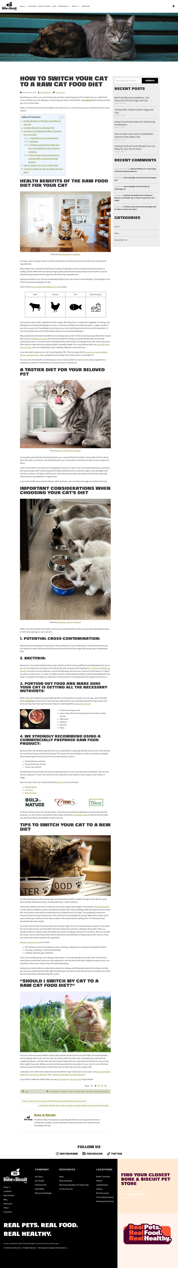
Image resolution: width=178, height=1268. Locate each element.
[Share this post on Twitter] (95, 1085)
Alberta (99, 1180)
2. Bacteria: (33, 141)
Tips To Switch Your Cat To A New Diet (40, 165)
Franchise (85, 6)
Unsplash (76, 254)
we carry (61, 782)
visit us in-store (75, 1079)
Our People (39, 1180)
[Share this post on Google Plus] (99, 1085)
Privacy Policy (38, 1244)
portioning (29, 701)
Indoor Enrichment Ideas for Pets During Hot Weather (134, 123)
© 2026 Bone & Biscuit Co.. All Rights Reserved (20, 1248)
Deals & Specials (65, 1180)
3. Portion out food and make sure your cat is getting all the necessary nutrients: (44, 148)
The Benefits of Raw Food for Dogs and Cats (133, 111)
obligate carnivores (38, 338)
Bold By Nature (31, 787)
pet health (64, 1091)
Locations (32, 6)
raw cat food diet (79, 1091)
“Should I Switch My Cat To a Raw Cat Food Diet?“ (43, 170)
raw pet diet (89, 1091)
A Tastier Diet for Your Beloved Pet (38, 127)
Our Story (39, 1176)
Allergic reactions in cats (30, 942)
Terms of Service (66, 1189)
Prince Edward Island (104, 1197)
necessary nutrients (82, 704)
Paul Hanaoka (64, 254)
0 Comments (60, 92)
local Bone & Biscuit (82, 815)
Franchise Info (40, 1185)
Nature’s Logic (30, 793)
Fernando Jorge (63, 622)
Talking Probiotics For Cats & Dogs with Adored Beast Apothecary (135, 170)
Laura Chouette (64, 450)
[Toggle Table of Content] (60, 117)
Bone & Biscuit (45, 1115)
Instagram (68, 1154)
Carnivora (29, 790)
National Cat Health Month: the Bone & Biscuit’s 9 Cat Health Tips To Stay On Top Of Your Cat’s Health (134, 198)
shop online (62, 1079)
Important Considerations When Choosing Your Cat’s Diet (42, 133)
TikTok (116, 1154)
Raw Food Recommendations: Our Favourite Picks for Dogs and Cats (131, 99)
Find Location (134, 1194)
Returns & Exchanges (43, 1193)
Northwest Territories (105, 1201)
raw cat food (87, 100)
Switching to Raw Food (101, 1091)
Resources (63, 6)
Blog (54, 6)
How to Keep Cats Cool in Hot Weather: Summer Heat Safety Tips (134, 135)
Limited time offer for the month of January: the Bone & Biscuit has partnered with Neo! (73, 1105)
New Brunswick (102, 1193)
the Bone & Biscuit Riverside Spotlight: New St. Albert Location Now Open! (135, 208)
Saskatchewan (102, 1185)
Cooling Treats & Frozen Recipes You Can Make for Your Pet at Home (134, 147)
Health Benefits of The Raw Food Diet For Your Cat (42, 123)
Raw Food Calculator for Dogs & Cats (74, 1185)
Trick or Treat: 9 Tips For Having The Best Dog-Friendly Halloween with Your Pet (54, 1101)
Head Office (39, 1189)
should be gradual (101, 906)
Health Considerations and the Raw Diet (68, 1074)
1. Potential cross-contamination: (43, 138)
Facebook (94, 1154)
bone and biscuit (55, 1091)
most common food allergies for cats (45, 287)
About (75, 6)
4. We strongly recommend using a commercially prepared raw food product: (44, 159)
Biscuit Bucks (44, 6)
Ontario (99, 1189)
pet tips (71, 1091)
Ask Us (117, 226)
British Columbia (103, 1176)
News (26, 1091)
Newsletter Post (120, 240)
